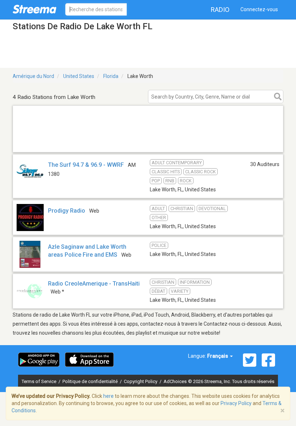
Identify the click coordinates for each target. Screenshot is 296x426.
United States (78, 76)
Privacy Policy (236, 403)
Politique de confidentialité (90, 381)
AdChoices (175, 381)
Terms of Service (39, 381)
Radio (220, 9)
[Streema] (34, 9)
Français (218, 356)
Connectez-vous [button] (259, 9)
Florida (110, 76)
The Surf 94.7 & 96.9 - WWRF (86, 164)
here (108, 396)
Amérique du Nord (33, 76)
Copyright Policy (141, 381)
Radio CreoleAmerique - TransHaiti (94, 283)
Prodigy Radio (66, 210)
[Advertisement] (148, 142)
